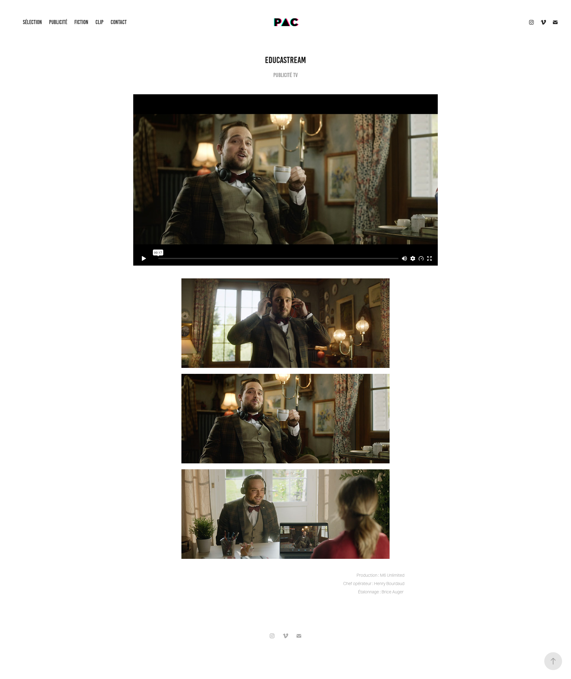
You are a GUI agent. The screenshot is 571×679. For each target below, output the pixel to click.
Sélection (32, 22)
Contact (119, 22)
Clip (99, 22)
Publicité (58, 22)
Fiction (81, 22)
